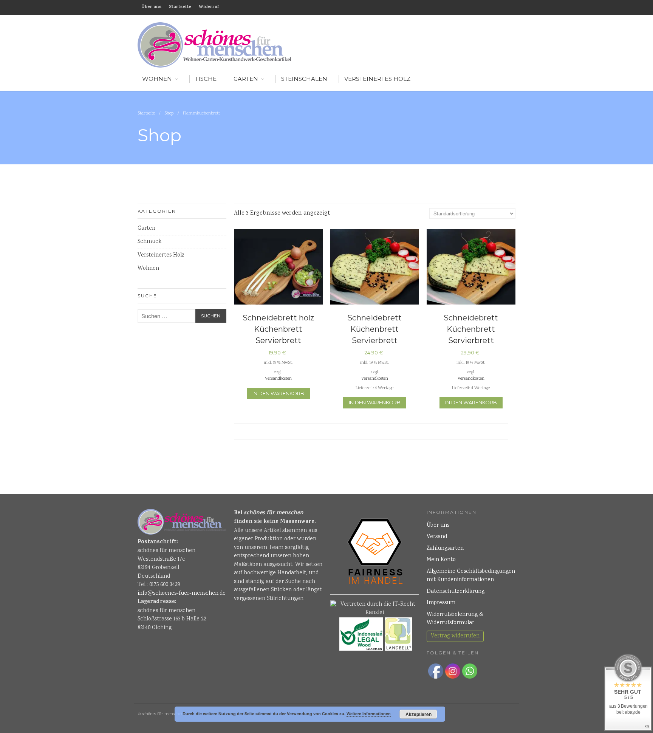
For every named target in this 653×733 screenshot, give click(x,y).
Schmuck (149, 242)
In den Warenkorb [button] (278, 393)
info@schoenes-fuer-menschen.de (182, 593)
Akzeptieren (418, 714)
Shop (168, 113)
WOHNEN (157, 78)
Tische (206, 78)
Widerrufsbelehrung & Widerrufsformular (455, 619)
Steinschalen (304, 78)
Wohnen (148, 268)
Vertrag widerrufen (455, 636)
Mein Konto (441, 560)
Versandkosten (278, 379)
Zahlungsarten (445, 548)
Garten (246, 78)
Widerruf (209, 7)
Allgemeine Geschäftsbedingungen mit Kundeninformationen (471, 576)
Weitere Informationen (369, 713)
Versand (437, 537)
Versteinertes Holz (377, 78)
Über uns (151, 7)
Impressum (441, 603)
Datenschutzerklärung (455, 592)
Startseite (180, 7)
